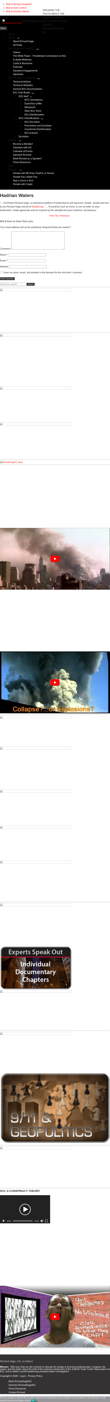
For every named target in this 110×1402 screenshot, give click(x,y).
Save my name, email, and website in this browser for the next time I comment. (42, 272)
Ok (33, 1400)
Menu (3, 28)
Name (4, 255)
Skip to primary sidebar (17, 11)
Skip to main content (16, 8)
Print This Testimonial (59, 215)
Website (4, 266)
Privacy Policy (35, 1376)
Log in (23, 1376)
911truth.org (37, 206)
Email (3, 260)
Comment (5, 249)
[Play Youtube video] (55, 559)
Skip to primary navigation (19, 4)
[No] (37, 1401)
